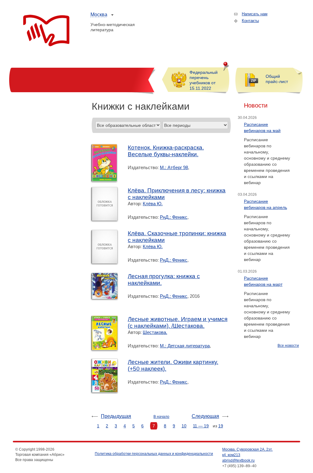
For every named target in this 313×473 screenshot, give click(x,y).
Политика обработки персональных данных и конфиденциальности (154, 454)
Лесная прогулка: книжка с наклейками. (164, 279)
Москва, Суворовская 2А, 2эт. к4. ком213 (247, 452)
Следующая (205, 416)
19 (220, 425)
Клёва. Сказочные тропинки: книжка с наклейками (177, 236)
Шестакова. (155, 332)
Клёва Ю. (153, 203)
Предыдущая (116, 416)
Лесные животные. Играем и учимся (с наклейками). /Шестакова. (177, 322)
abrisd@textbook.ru (238, 460)
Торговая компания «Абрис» (46, 31)
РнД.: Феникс (173, 217)
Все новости (288, 345)
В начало (161, 416)
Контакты (250, 20)
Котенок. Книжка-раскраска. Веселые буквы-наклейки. (166, 150)
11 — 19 (201, 425)
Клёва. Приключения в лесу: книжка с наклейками (177, 193)
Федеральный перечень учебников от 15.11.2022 (204, 80)
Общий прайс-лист (277, 79)
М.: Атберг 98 (174, 167)
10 (184, 425)
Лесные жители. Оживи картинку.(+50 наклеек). (173, 365)
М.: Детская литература (185, 345)
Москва (98, 14)
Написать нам (254, 14)
